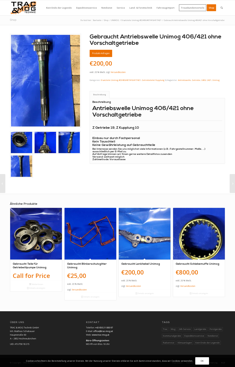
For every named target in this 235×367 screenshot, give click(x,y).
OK (202, 360)
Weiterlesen (37, 284)
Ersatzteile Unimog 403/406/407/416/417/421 (121, 80)
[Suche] (221, 7)
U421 (209, 80)
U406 (203, 80)
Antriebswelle (184, 80)
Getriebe (196, 80)
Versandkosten (118, 72)
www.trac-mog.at (100, 334)
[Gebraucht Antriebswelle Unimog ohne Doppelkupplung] (2, 183)
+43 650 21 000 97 (104, 327)
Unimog (216, 80)
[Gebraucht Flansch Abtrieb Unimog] (232, 183)
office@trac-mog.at (103, 331)
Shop (13, 20)
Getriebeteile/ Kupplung (153, 80)
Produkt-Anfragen (101, 53)
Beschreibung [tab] (99, 94)
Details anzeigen (37, 288)
